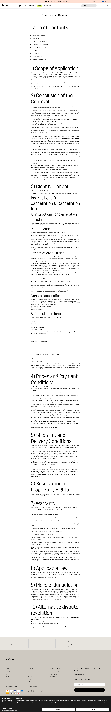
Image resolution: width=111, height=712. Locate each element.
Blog (29, 681)
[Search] (94, 6)
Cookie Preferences (54, 676)
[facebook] (41, 691)
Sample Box (47, 6)
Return (7, 674)
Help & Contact (9, 672)
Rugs (19, 6)
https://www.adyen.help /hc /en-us (71, 417)
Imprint (7, 676)
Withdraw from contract (55, 679)
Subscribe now (89, 690)
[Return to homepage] (6, 5)
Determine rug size (32, 672)
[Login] (105, 6)
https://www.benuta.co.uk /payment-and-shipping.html (44, 427)
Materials (30, 676)
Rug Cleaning (31, 674)
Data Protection (53, 674)
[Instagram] (37, 691)
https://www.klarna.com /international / (47, 421)
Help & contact (95, 1)
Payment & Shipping (54, 672)
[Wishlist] (102, 6)
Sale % (39, 6)
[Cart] (108, 6)
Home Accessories (28, 6)
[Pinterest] (28, 691)
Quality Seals (31, 679)
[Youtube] (32, 691)
